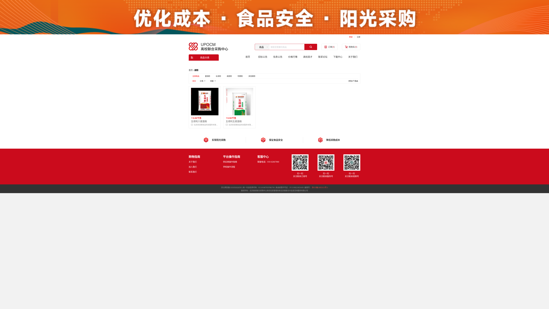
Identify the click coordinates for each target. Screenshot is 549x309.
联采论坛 (322, 56)
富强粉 (207, 76)
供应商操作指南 (230, 162)
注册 (358, 37)
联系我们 (193, 172)
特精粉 (240, 76)
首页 (247, 56)
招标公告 (262, 56)
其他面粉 (251, 76)
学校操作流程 (229, 167)
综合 (194, 81)
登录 (351, 37)
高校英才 (307, 56)
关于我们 (352, 56)
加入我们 (193, 167)
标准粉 (218, 76)
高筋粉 (229, 76)
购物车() (353, 46)
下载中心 (337, 56)
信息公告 (277, 56)
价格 (201, 81)
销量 (212, 81)
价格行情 (292, 56)
